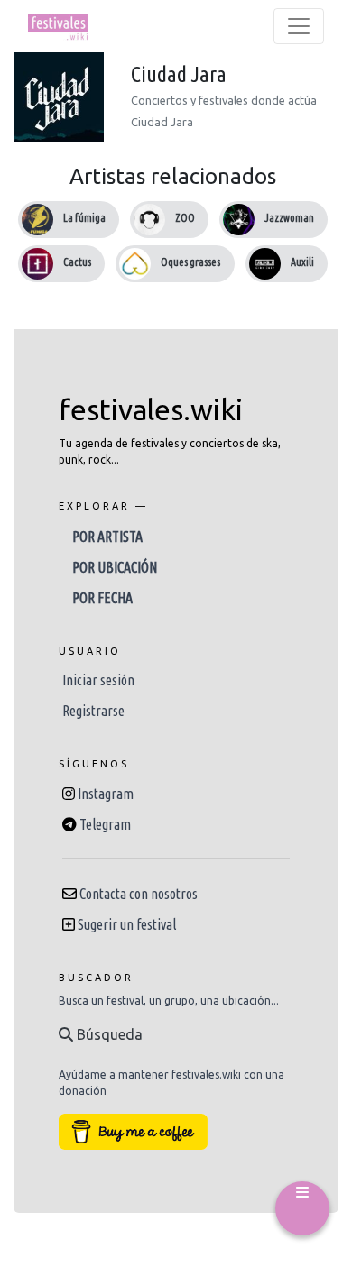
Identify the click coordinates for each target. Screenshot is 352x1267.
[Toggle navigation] (298, 26)
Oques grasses (190, 262)
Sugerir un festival (127, 924)
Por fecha (102, 598)
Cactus (77, 262)
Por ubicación (114, 567)
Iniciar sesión (98, 680)
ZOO (185, 218)
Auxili (302, 262)
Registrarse (93, 710)
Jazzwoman (289, 218)
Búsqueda (108, 1034)
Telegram (105, 824)
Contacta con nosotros (138, 894)
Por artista (107, 536)
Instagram (106, 793)
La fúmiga (84, 218)
